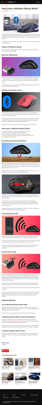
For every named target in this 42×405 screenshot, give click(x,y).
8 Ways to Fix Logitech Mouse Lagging (6, 382)
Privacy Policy (5, 397)
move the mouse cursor (6, 205)
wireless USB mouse (10, 84)
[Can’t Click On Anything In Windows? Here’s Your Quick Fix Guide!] (21, 362)
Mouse (6, 5)
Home (3, 5)
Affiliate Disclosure (15, 397)
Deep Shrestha (5, 10)
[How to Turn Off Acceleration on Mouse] (21, 376)
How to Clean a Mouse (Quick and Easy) (6, 367)
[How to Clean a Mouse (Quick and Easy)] (8, 362)
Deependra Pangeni (6, 369)
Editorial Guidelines (35, 395)
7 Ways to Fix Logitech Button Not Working (33, 382)
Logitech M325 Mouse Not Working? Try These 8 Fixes (34, 367)
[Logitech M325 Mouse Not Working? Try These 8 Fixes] (34, 362)
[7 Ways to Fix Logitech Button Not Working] (34, 376)
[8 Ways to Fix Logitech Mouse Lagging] (8, 376)
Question (4, 344)
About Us (14, 395)
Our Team (23, 395)
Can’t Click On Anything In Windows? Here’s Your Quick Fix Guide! (20, 368)
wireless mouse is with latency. (17, 321)
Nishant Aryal (31, 384)
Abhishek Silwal (18, 370)
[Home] (10, 2)
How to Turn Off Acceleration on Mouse (20, 382)
